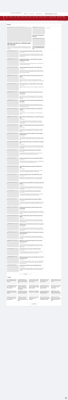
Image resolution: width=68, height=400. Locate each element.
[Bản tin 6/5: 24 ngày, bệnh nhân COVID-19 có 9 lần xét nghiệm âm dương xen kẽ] (13, 136)
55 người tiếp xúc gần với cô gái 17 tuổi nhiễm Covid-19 (30, 248)
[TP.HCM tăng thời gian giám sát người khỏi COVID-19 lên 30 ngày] (13, 169)
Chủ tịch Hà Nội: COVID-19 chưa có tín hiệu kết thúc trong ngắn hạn (32, 142)
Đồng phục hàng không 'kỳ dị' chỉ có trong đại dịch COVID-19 (31, 158)
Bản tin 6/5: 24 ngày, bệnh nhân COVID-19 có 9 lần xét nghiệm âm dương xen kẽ (31, 134)
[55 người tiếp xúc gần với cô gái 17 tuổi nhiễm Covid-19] (13, 251)
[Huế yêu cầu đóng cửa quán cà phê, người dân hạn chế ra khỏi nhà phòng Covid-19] (13, 260)
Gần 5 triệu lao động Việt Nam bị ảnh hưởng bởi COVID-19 (30, 199)
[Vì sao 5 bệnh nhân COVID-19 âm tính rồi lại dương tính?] (13, 194)
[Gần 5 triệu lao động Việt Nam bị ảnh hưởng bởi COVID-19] (13, 202)
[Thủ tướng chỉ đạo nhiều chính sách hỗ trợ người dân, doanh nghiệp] (13, 78)
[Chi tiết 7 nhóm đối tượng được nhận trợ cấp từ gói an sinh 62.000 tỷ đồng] (13, 210)
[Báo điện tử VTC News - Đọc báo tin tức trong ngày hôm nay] (16, 14)
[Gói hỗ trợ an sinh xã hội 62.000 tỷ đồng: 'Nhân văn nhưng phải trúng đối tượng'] (13, 227)
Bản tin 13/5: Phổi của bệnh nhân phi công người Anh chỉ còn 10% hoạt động (31, 93)
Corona (9, 24)
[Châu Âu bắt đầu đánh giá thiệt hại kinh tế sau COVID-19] (13, 153)
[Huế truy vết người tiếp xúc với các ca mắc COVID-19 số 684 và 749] (39, 42)
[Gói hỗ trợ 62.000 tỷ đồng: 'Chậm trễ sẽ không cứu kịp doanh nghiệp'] (13, 218)
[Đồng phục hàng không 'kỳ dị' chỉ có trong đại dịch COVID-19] (13, 161)
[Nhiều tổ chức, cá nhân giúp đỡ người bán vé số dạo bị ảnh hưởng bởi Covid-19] (13, 243)
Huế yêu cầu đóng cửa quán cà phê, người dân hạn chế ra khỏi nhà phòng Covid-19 (31, 258)
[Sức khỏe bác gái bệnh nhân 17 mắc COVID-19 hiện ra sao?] (13, 177)
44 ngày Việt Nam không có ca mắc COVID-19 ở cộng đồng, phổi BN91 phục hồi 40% (31, 60)
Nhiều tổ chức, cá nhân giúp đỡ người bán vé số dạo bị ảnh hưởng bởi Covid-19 (31, 241)
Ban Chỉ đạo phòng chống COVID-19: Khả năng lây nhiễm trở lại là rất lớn (32, 183)
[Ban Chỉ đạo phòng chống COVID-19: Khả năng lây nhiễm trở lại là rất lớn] (13, 185)
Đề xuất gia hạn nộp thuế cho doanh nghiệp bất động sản (30, 265)
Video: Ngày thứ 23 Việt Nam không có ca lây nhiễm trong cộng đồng (32, 117)
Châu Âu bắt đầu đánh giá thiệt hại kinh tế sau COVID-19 (30, 150)
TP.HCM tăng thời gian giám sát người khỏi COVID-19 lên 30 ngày (31, 167)
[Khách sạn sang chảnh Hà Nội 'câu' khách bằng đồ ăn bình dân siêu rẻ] (13, 128)
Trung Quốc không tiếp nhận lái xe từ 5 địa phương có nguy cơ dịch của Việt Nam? (31, 233)
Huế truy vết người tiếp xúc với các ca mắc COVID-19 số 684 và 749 (38, 47)
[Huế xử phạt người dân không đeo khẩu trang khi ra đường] (13, 54)
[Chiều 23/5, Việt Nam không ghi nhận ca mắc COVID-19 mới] (13, 70)
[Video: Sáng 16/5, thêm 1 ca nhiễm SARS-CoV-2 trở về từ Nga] (13, 87)
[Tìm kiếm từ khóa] (56, 13)
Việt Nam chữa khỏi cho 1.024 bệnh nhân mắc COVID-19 (19, 43)
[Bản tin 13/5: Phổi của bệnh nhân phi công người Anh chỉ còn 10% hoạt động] (13, 95)
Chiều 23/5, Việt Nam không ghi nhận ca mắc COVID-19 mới (31, 67)
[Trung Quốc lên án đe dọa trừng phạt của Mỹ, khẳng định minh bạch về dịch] (13, 103)
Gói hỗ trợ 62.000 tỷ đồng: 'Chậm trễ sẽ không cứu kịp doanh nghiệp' (31, 216)
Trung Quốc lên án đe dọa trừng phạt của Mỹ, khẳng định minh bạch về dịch (31, 101)
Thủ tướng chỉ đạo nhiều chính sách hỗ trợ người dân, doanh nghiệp (31, 76)
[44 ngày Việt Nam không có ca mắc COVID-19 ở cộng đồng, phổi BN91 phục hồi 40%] (13, 62)
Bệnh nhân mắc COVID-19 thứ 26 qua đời (38, 36)
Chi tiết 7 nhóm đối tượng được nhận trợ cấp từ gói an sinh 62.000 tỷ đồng (31, 208)
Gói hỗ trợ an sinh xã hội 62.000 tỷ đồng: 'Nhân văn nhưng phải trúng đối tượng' (31, 225)
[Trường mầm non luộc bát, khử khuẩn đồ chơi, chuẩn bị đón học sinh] (13, 111)
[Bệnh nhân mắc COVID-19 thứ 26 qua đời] (39, 30)
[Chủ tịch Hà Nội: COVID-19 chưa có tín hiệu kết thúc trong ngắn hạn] (13, 144)
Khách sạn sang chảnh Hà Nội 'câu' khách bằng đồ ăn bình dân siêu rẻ (32, 126)
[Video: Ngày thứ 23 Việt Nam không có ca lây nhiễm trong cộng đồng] (13, 119)
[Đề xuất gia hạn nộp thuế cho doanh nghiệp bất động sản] (13, 268)
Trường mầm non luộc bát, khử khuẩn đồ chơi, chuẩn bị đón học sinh (31, 109)
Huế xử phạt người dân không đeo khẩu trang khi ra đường (31, 51)
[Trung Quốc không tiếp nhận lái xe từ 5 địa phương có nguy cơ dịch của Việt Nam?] (13, 235)
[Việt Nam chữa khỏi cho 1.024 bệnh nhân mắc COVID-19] (19, 34)
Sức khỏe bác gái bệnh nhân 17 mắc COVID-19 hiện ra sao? (31, 174)
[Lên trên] (66, 398)
